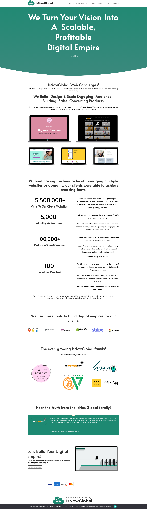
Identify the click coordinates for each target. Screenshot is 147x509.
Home (71, 3)
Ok (115, 506)
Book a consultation (35, 467)
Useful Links (102, 3)
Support (114, 3)
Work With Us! (81, 3)
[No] (145, 506)
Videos (92, 3)
